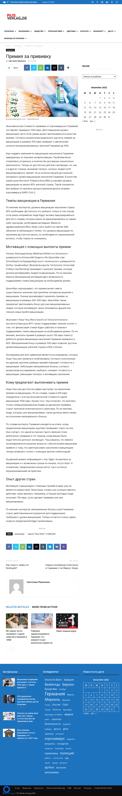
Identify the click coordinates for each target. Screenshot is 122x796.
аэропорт (56, 719)
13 (90, 107)
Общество (38, 31)
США (65, 704)
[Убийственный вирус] (67, 621)
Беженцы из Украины (14, 38)
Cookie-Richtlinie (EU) (103, 788)
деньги (57, 728)
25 (113, 112)
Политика (9, 31)
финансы (63, 763)
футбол (49, 767)
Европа (70, 694)
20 (90, 112)
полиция (67, 753)
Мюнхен (66, 700)
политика (51, 753)
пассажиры (59, 748)
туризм (55, 763)
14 (95, 107)
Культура (84, 31)
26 (85, 117)
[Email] (54, 68)
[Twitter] (117, 2)
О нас (17, 788)
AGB (69, 788)
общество (49, 748)
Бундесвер (51, 689)
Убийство (57, 709)
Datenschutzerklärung (55, 788)
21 (95, 112)
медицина (71, 739)
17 (109, 107)
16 (105, 107)
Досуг (111, 31)
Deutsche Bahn (53, 679)
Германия (55, 693)
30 (105, 117)
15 (100, 107)
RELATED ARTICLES (17, 606)
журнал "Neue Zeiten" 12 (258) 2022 (41, 534)
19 (85, 112)
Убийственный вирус (66, 631)
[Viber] (64, 547)
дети (65, 728)
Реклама (87, 788)
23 (105, 112)
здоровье (49, 733)
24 (109, 112)
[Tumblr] (61, 68)
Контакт (77, 788)
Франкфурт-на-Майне (53, 714)
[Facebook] (97, 2)
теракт (47, 763)
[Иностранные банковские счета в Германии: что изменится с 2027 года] (9, 733)
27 (90, 117)
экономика (52, 772)
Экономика (23, 31)
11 (113, 102)
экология (61, 767)
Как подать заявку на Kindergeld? (17, 566)
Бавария (69, 679)
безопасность (53, 724)
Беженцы (52, 684)
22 (100, 112)
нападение (62, 743)
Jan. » (92, 121)
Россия (56, 704)
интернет (60, 734)
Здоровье (71, 31)
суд (66, 757)
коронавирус (55, 738)
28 (95, 117)
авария (68, 714)
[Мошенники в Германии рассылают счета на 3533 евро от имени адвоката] (9, 682)
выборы (48, 729)
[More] (68, 68)
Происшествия (55, 31)
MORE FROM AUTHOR (44, 606)
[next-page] (12, 649)
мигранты (50, 743)
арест (47, 719)
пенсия (68, 748)
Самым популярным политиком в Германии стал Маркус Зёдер (61, 566)
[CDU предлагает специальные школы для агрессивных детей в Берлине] (9, 699)
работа (48, 758)
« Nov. (85, 121)
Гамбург (62, 689)
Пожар (47, 705)
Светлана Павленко (17, 61)
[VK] (57, 547)
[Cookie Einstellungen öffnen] (6, 792)
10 (109, 102)
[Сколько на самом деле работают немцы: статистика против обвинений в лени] (9, 716)
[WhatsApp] (41, 68)
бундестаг (67, 724)
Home (8, 46)
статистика (58, 758)
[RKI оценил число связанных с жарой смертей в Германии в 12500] (17, 620)
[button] (92, 2)
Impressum (38, 788)
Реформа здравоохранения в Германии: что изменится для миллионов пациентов (42, 637)
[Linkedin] (107, 2)
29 (100, 117)
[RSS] (112, 2)
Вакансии (27, 788)
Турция (48, 709)
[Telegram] (50, 547)
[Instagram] (102, 2)
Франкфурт (98, 31)
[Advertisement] (99, 146)
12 (85, 107)
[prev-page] (8, 649)
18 (113, 107)
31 (109, 117)
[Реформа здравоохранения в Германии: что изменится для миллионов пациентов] (42, 620)
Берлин (68, 684)
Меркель (52, 699)
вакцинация (19, 534)
